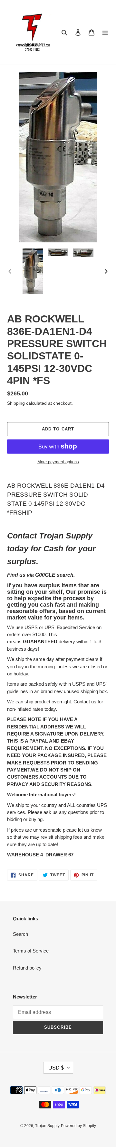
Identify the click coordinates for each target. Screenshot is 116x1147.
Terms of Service (31, 950)
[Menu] (105, 32)
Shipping (16, 403)
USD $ (56, 1067)
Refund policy (27, 968)
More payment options (58, 461)
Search (20, 934)
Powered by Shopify (78, 1126)
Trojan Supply (47, 1126)
